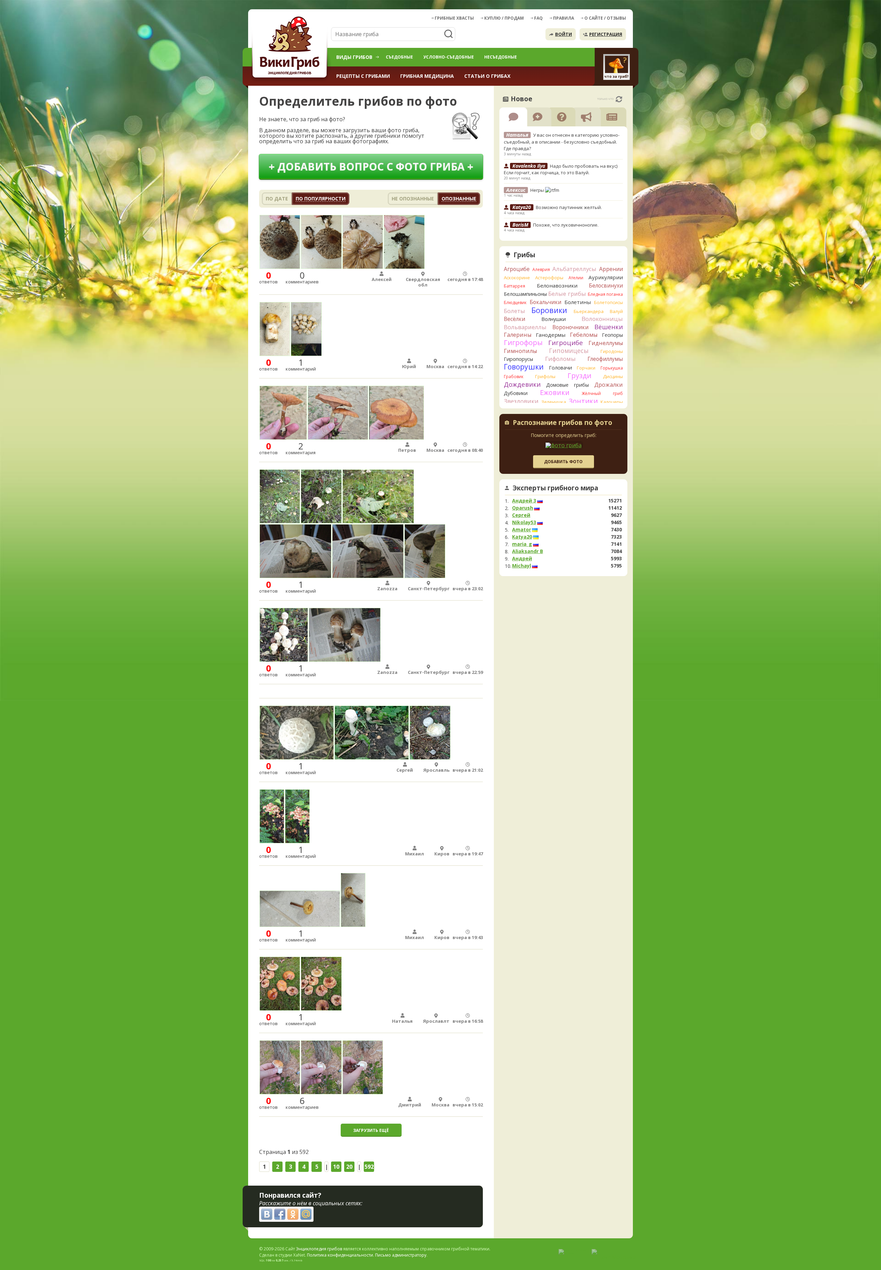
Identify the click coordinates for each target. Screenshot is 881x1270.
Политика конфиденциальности (340, 1255)
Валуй (616, 311)
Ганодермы (550, 334)
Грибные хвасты (454, 18)
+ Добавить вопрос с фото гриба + (371, 166)
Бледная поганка (605, 294)
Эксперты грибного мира (555, 487)
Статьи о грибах (487, 76)
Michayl (521, 565)
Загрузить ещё (371, 1130)
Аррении (611, 269)
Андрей (522, 558)
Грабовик (513, 376)
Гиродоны (612, 351)
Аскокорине (517, 277)
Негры (537, 190)
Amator (521, 529)
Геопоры (612, 335)
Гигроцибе (565, 342)
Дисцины (613, 376)
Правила (563, 18)
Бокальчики (545, 302)
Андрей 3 (524, 500)
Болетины (577, 302)
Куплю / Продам (504, 18)
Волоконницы (602, 319)
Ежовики (555, 392)
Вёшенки (608, 327)
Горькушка (612, 368)
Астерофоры (549, 277)
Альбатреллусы (574, 269)
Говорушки (524, 367)
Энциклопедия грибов (319, 1249)
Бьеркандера (589, 311)
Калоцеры (612, 402)
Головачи (560, 367)
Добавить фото (563, 462)
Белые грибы (567, 294)
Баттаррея (514, 286)
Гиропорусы (518, 359)
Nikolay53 (524, 522)
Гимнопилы (520, 351)
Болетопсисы (608, 302)
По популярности (321, 198)
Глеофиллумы (605, 359)
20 (349, 1166)
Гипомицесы (568, 350)
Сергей (521, 515)
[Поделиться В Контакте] (266, 1214)
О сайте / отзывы (605, 18)
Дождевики (522, 384)
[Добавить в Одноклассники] (292, 1214)
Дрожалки (608, 384)
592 (369, 1166)
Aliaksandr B (527, 551)
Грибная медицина (427, 76)
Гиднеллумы (605, 343)
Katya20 (522, 536)
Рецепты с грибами (363, 76)
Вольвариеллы (525, 327)
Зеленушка (553, 402)
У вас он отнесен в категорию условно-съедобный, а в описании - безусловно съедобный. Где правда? (561, 142)
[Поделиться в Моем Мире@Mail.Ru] (305, 1214)
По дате (277, 198)
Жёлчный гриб (602, 393)
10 (336, 1166)
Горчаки (586, 368)
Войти (563, 34)
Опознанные (459, 198)
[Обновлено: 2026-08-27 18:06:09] (619, 99)
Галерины (517, 335)
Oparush (522, 508)
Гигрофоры (523, 342)
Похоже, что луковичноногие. (565, 225)
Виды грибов (354, 57)
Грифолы (545, 376)
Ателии (576, 278)
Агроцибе (517, 269)
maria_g (522, 544)
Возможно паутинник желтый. (569, 207)
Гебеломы (583, 335)
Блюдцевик (515, 302)
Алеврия (541, 269)
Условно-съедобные (448, 57)
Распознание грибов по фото (562, 423)
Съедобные (399, 57)
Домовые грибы (567, 385)
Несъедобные (500, 57)
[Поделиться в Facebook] (279, 1214)
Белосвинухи (606, 285)
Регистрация (605, 34)
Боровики (549, 310)
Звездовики (521, 401)
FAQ (538, 18)
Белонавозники (557, 285)
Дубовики (516, 393)
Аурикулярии (605, 277)
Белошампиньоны (525, 294)
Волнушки (553, 319)
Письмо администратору (400, 1255)
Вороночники (570, 327)
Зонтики (583, 401)
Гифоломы (560, 359)
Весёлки (514, 319)
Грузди (579, 375)
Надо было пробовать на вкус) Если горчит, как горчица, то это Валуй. (560, 169)
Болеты (514, 311)
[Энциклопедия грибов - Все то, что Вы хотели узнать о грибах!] (290, 47)
